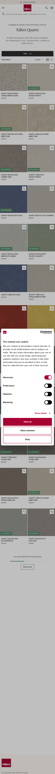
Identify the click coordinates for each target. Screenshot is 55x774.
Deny (27, 439)
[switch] (48, 386)
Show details (41, 413)
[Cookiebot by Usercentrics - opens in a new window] (40, 332)
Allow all (27, 422)
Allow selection (27, 430)
